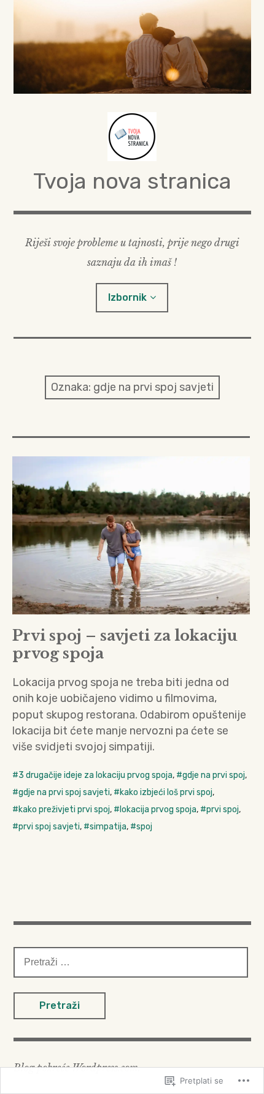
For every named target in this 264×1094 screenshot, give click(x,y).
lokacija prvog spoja (158, 809)
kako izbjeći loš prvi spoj (166, 792)
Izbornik (127, 297)
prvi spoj (222, 809)
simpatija (108, 826)
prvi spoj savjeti (49, 826)
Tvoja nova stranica (132, 181)
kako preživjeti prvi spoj (64, 809)
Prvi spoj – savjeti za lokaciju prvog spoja (125, 644)
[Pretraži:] (131, 962)
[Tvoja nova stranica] (132, 47)
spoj (144, 826)
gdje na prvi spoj (213, 775)
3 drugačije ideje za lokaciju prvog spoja (95, 775)
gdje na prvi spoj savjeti (64, 792)
